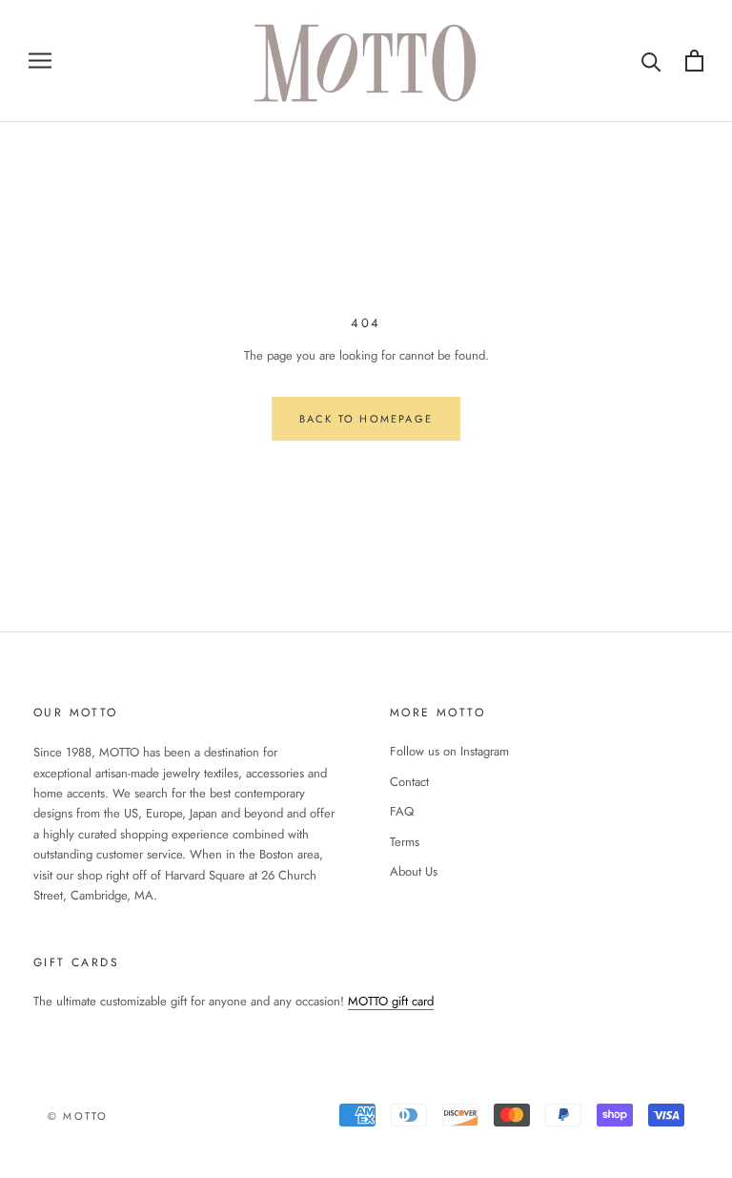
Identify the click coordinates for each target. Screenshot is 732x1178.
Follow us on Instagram (449, 751)
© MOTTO (78, 1116)
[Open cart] (694, 61)
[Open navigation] (40, 60)
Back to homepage (366, 418)
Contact (409, 782)
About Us (413, 871)
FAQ (402, 811)
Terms (404, 842)
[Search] (651, 61)
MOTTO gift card (391, 1001)
